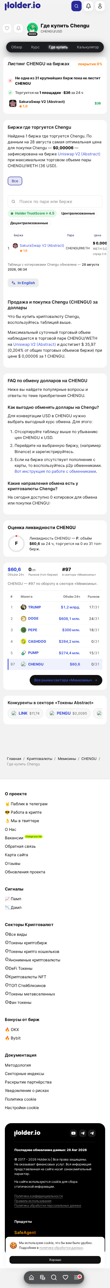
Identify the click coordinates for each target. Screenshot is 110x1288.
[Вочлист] (65, 1278)
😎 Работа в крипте (23, 812)
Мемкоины (67, 758)
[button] (54, 1278)
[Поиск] (76, 6)
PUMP (33, 652)
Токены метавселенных (32, 994)
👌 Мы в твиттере (22, 820)
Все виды (18, 934)
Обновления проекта (25, 872)
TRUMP (34, 607)
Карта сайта (16, 854)
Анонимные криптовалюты (34, 960)
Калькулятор (88, 47)
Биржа (18, 235)
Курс (35, 47)
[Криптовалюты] (43, 1278)
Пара (70, 235)
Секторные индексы (24, 1073)
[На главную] (31, 1278)
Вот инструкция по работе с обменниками (55, 471)
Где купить (58, 47)
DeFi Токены (20, 968)
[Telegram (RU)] (92, 1133)
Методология (18, 1065)
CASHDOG (37, 641)
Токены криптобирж (28, 942)
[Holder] (27, 1133)
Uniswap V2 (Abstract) (79, 154)
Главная (14, 758)
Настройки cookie (22, 1107)
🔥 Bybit (13, 1038)
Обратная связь (20, 846)
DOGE (33, 618)
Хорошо (55, 1260)
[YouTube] (74, 1133)
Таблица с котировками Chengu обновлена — (53, 267)
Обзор (16, 47)
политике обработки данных (61, 1248)
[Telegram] (83, 1133)
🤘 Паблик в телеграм (26, 803)
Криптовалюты (39, 758)
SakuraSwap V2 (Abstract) (42, 245)
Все (15, 181)
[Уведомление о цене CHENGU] (18, 28)
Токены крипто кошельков (34, 951)
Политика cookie (20, 1099)
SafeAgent (25, 1232)
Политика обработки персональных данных (47, 1205)
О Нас (10, 829)
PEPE (32, 630)
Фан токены (20, 1002)
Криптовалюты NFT (27, 976)
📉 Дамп (13, 907)
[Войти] (100, 6)
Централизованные (78, 213)
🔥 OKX (12, 1029)
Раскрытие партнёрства (28, 1082)
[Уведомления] (88, 6)
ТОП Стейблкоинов (27, 985)
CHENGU (88, 758)
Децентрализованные (29, 223)
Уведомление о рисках (27, 1090)
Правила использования (32, 1201)
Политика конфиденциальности (38, 1196)
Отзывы (12, 863)
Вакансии (14, 837)
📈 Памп (13, 898)
